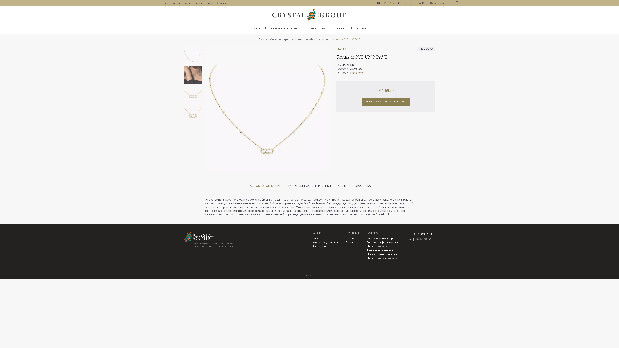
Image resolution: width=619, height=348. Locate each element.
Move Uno (356, 72)
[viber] (385, 3)
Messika (341, 48)
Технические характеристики (308, 185)
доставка (363, 185)
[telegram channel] (398, 3)
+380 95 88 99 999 (422, 234)
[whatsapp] (390, 3)
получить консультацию (385, 101)
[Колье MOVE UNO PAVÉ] (267, 109)
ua (419, 3)
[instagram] (378, 3)
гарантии (343, 185)
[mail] (394, 3)
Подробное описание (264, 185)
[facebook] (382, 3)
